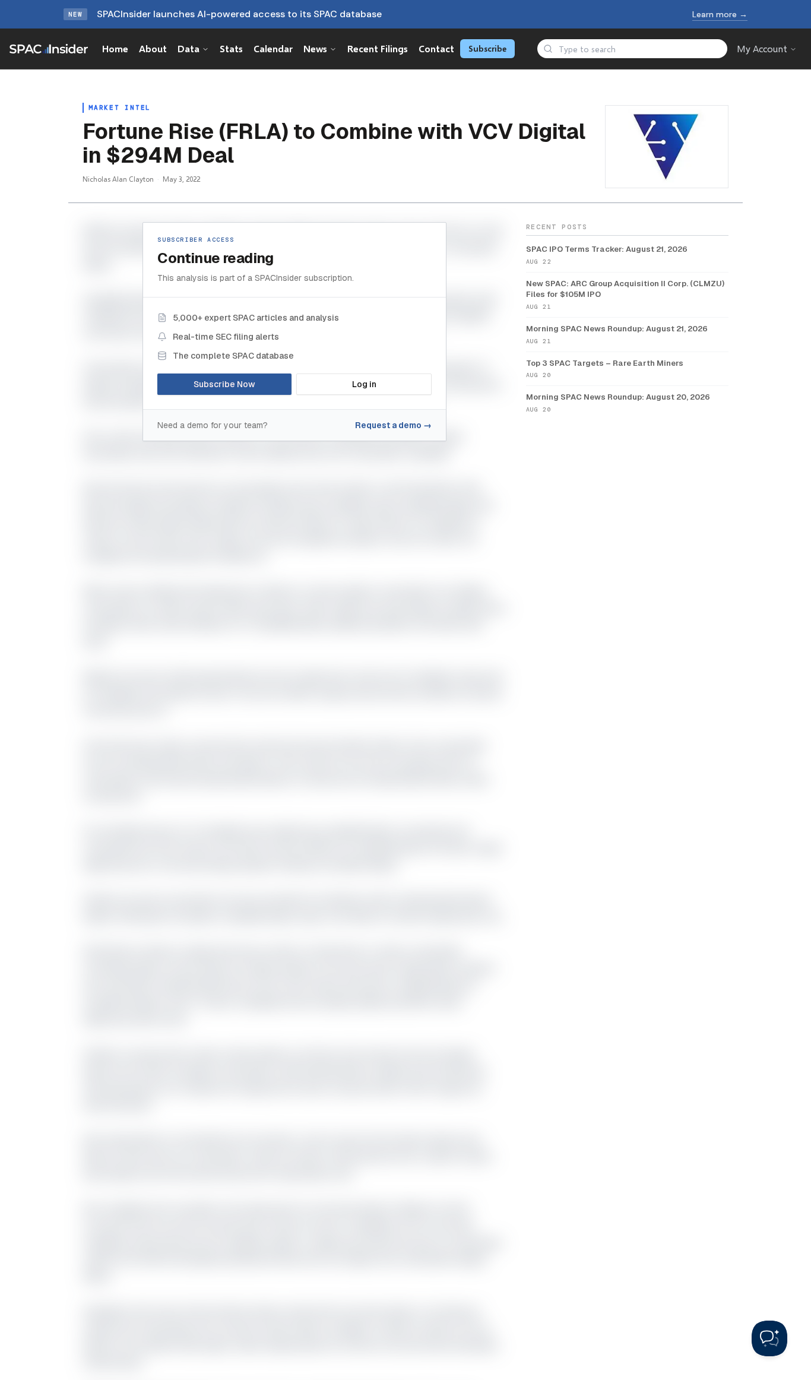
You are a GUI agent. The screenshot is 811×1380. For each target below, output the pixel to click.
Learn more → (719, 14)
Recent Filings (377, 48)
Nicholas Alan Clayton (118, 179)
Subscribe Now (224, 384)
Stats (231, 48)
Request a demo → (393, 425)
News (315, 48)
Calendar (273, 48)
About (153, 48)
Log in (364, 384)
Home (115, 48)
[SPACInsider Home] (48, 49)
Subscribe (487, 48)
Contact (436, 48)
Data (188, 48)
